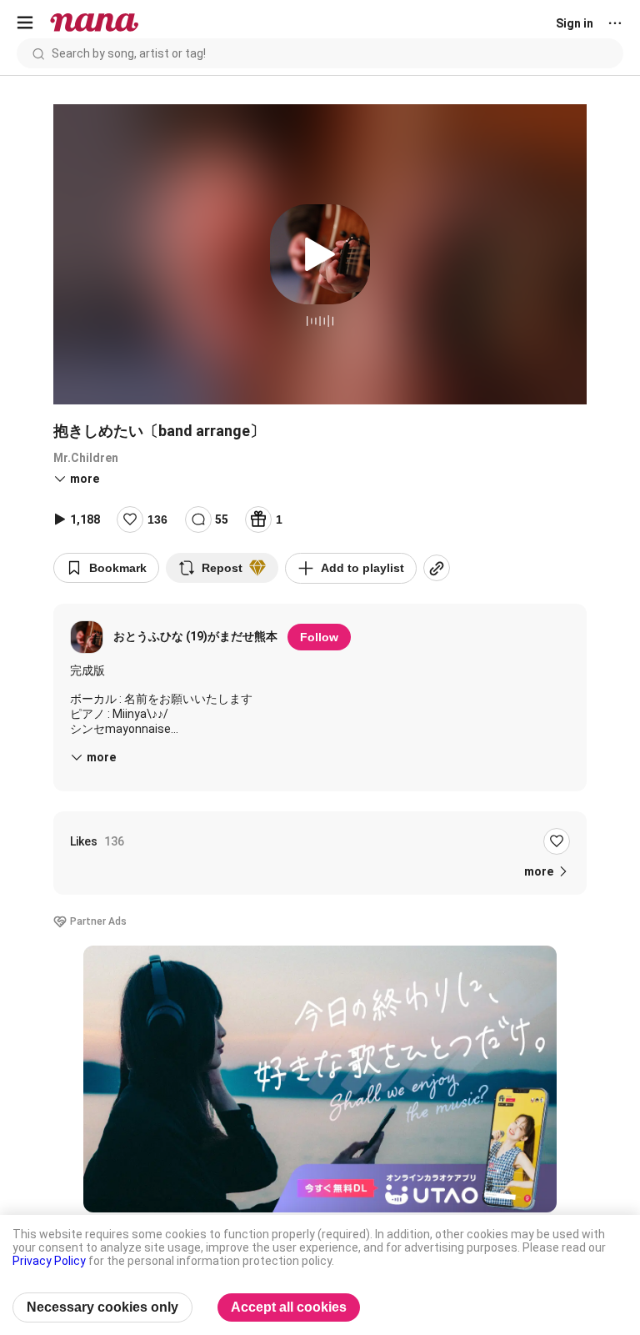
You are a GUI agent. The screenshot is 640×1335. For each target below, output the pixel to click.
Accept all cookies (289, 1307)
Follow (319, 637)
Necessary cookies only (102, 1307)
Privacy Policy (49, 1260)
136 (158, 519)
